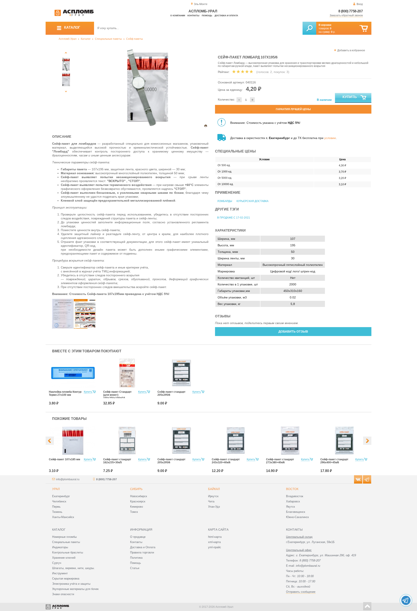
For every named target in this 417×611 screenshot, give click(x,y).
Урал (56, 489)
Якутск (290, 506)
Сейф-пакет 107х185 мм (64, 459)
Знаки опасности (63, 594)
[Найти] (309, 28)
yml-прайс (214, 547)
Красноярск (137, 501)
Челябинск (59, 501)
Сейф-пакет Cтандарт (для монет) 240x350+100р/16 (117, 394)
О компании (177, 15)
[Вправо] (367, 441)
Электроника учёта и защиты (71, 583)
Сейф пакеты (134, 38)
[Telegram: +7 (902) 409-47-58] (406, 600)
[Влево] (50, 441)
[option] (147, 87)
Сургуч (56, 563)
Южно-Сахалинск (297, 517)
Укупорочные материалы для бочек (75, 589)
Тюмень (57, 511)
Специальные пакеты (108, 38)
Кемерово (136, 506)
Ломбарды (224, 201)
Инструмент (60, 573)
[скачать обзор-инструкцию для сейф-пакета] (85, 327)
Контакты (193, 15)
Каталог (86, 38)
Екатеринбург (61, 496)
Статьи (134, 568)
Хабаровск (293, 501)
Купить (350, 97)
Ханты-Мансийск (63, 517)
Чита (211, 501)
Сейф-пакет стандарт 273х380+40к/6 (280, 461)
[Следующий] (66, 91)
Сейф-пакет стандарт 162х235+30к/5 (117, 461)
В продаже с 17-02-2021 (233, 217)
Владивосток (294, 496)
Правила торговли (142, 552)
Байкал (214, 489)
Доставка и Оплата (142, 547)
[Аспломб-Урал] (74, 15)
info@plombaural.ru (67, 479)
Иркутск (213, 496)
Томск (134, 511)
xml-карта (214, 542)
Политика (136, 557)
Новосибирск (138, 496)
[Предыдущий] (66, 53)
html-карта (215, 536)
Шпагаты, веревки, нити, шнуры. (73, 568)
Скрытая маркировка (65, 578)
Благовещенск (295, 511)
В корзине (325, 24)
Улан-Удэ (214, 506)
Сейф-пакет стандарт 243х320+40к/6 (226, 461)
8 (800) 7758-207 (350, 11)
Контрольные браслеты (67, 552)
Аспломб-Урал (67, 38)
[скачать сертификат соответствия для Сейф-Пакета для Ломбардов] (63, 327)
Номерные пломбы (64, 536)
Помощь (207, 15)
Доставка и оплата (226, 15)
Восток (292, 489)
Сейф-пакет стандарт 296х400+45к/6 (334, 461)
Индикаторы (60, 547)
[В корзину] (363, 28)
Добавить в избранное (351, 50)
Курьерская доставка (252, 201)
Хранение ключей (63, 557)
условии (330, 138)
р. (333, 31)
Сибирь (136, 489)
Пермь (56, 506)
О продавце (138, 536)
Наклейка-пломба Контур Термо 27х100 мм (65, 393)
